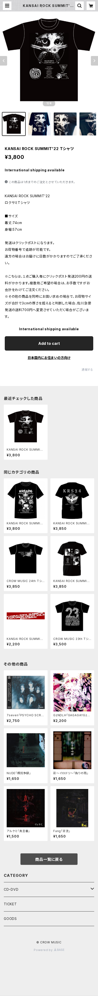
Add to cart (49, 343)
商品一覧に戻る (49, 859)
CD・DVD (11, 889)
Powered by (44, 950)
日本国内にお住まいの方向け (49, 358)
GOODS (10, 919)
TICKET (10, 904)
